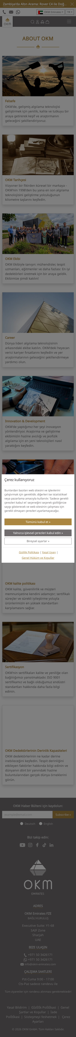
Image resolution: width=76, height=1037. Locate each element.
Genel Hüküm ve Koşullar (38, 558)
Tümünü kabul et (37, 522)
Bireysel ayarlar (37, 541)
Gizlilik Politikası (29, 552)
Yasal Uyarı (49, 552)
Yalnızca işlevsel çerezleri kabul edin (37, 533)
